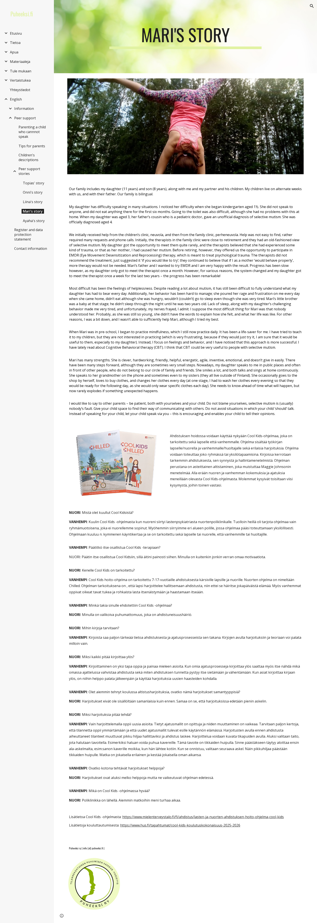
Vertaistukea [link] (20, 80)
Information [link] (24, 108)
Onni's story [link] (32, 192)
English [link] (16, 99)
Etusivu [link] (16, 33)
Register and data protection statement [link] (28, 234)
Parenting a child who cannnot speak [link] (32, 132)
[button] (312, 6)
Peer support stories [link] (29, 171)
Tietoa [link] (15, 42)
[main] (185, 36)
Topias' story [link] (33, 183)
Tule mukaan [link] (20, 71)
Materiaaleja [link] (20, 61)
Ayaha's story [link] (34, 220)
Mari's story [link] (33, 211)
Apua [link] (14, 52)
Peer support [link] (25, 118)
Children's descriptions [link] (28, 157)
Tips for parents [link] (32, 146)
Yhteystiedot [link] (20, 89)
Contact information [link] (30, 248)
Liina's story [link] (32, 201)
